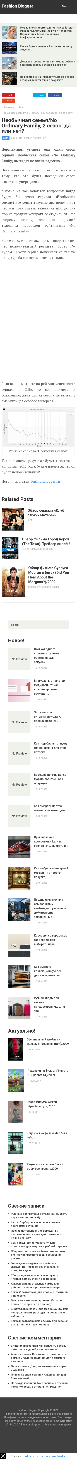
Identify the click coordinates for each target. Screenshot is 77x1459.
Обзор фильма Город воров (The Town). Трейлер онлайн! (46, 541)
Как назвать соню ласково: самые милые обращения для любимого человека (39, 1358)
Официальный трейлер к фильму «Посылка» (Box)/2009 (48, 1041)
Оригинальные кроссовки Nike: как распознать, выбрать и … (51, 841)
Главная (9, 107)
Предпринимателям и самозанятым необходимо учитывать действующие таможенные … (50, 908)
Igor (30, 520)
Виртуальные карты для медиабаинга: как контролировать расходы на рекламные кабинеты (39, 1312)
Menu (65, 6)
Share (56, 95)
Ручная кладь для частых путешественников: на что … (49, 1004)
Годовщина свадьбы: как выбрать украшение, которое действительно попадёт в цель (35, 1267)
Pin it (9, 95)
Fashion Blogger (17, 6)
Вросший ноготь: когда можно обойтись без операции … (50, 779)
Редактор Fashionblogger (37, 549)
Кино (21, 107)
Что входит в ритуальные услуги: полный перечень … (47, 717)
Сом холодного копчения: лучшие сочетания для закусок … (46, 655)
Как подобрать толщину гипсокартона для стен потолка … (50, 748)
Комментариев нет (35, 138)
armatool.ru (58, 1456)
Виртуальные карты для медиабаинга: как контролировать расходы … (50, 687)
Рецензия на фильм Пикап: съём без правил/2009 (45, 1166)
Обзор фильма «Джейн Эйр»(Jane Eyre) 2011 (42, 1104)
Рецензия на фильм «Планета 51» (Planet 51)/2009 (48, 1073)
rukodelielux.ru (35, 1456)
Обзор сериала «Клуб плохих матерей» (46, 512)
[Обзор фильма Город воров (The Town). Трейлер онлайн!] (10, 548)
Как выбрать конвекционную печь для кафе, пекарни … (48, 971)
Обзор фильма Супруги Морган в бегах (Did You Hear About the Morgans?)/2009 (48, 575)
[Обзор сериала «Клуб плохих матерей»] (13, 519)
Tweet (41, 95)
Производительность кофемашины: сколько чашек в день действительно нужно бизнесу (36, 1234)
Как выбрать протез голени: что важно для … (51, 808)
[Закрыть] (3, 1456)
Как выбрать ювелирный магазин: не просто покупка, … (51, 873)
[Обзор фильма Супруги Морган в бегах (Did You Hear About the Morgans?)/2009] (13, 581)
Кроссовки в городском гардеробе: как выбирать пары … (51, 940)
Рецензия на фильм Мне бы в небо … (47, 1135)
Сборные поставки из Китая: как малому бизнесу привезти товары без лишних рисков (38, 1255)
